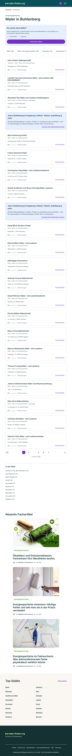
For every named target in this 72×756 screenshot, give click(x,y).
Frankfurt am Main (11, 696)
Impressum (58, 747)
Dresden (39, 708)
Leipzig (38, 700)
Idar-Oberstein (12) (11, 474)
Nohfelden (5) (10, 490)
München (8, 691)
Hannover (8, 712)
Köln (37, 691)
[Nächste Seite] (65, 452)
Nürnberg (39, 712)
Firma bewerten (59, 69)
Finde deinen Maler (36, 42)
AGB (52, 747)
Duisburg (8, 717)
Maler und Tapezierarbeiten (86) (28, 51)
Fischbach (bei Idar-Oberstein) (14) (17, 471)
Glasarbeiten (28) (62, 51)
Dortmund (8, 704)
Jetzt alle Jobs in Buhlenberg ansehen (53, 127)
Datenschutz (21, 747)
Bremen (8, 708)
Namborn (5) (9, 486)
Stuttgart (39, 696)
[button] (60, 3)
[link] (36, 65)
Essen (38, 704)
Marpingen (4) (10, 493)
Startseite (8, 9)
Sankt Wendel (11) (11, 477)
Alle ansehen (62, 681)
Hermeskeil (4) (10, 496)
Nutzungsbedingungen (43, 747)
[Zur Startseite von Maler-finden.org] (15, 3)
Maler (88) (10, 51)
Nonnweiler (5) (10, 483)
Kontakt (14, 747)
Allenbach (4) (9, 499)
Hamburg (39, 687)
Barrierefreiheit (31, 747)
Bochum (39, 717)
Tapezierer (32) (47, 51)
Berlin (7, 687)
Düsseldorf (9, 700)
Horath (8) (8, 480)
